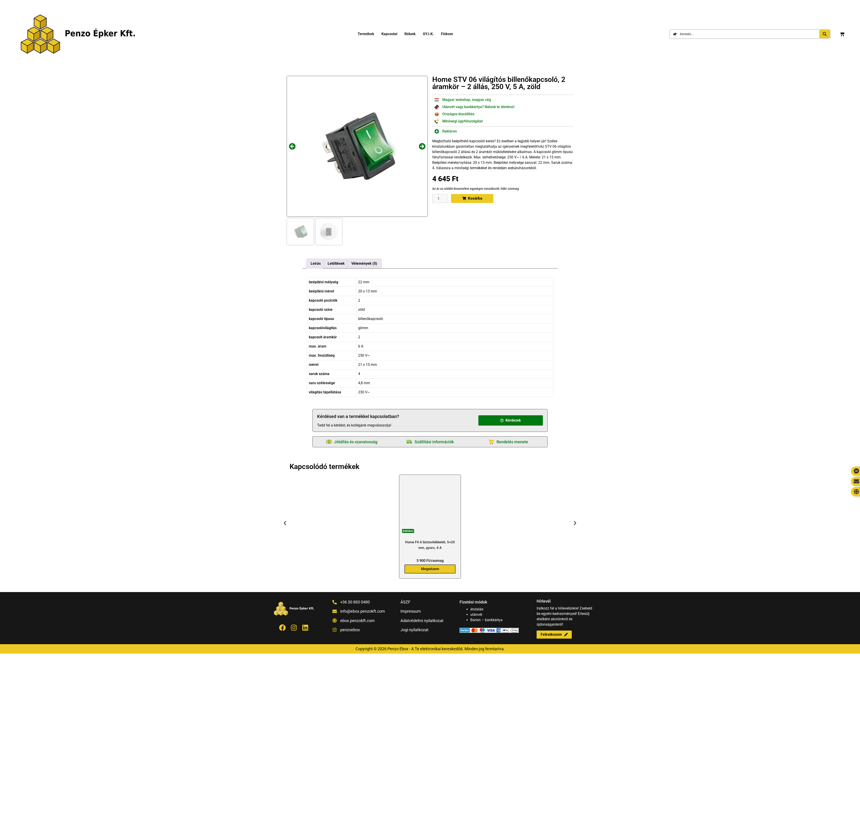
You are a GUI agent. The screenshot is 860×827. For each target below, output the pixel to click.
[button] (292, 146)
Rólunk (410, 34)
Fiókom (447, 34)
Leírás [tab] (316, 263)
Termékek (366, 34)
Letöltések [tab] (336, 263)
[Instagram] (293, 627)
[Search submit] (824, 34)
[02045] (357, 146)
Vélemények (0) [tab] (364, 263)
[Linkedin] (305, 627)
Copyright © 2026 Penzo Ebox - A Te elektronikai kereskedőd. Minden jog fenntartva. (430, 648)
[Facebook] (282, 627)
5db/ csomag (510, 188)
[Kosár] (842, 34)
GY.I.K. (428, 34)
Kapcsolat (389, 34)
